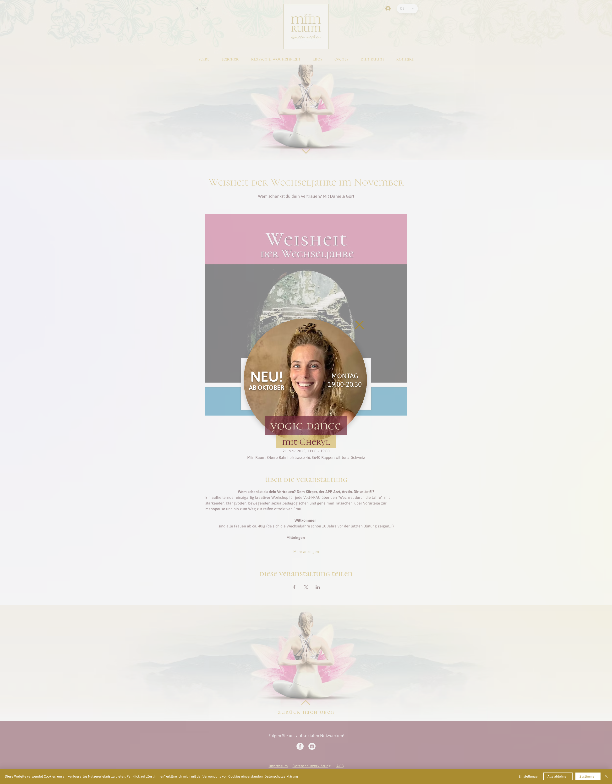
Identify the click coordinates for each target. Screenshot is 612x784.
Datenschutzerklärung (281, 776)
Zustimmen (587, 776)
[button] (359, 325)
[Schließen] (606, 776)
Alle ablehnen (557, 776)
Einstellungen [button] (529, 776)
